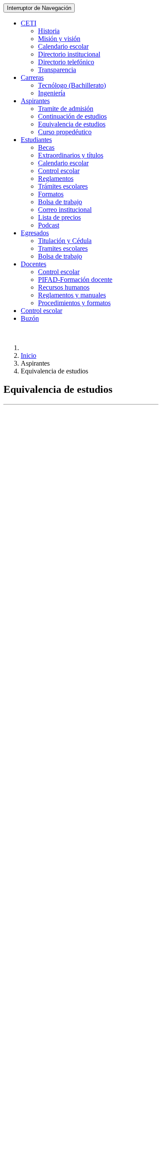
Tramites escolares (63, 248)
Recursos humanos (63, 287)
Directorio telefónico (66, 62)
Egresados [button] (35, 233)
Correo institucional (65, 209)
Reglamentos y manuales (72, 295)
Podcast (48, 225)
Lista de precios (59, 217)
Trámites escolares (63, 186)
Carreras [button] (32, 77)
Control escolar (58, 170)
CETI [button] (28, 23)
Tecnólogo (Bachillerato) (72, 85)
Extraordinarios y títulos (70, 155)
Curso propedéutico (65, 132)
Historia (49, 31)
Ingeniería (51, 93)
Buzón (30, 318)
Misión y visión (59, 38)
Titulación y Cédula (65, 240)
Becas (46, 147)
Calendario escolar (63, 46)
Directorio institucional (69, 54)
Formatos (51, 194)
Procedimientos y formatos (74, 302)
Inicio (28, 355)
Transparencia (57, 69)
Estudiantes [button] (36, 139)
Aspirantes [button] (35, 100)
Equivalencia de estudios (71, 124)
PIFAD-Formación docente (75, 279)
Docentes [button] (33, 264)
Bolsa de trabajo (60, 201)
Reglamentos (55, 178)
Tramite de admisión (65, 108)
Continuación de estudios (72, 116)
